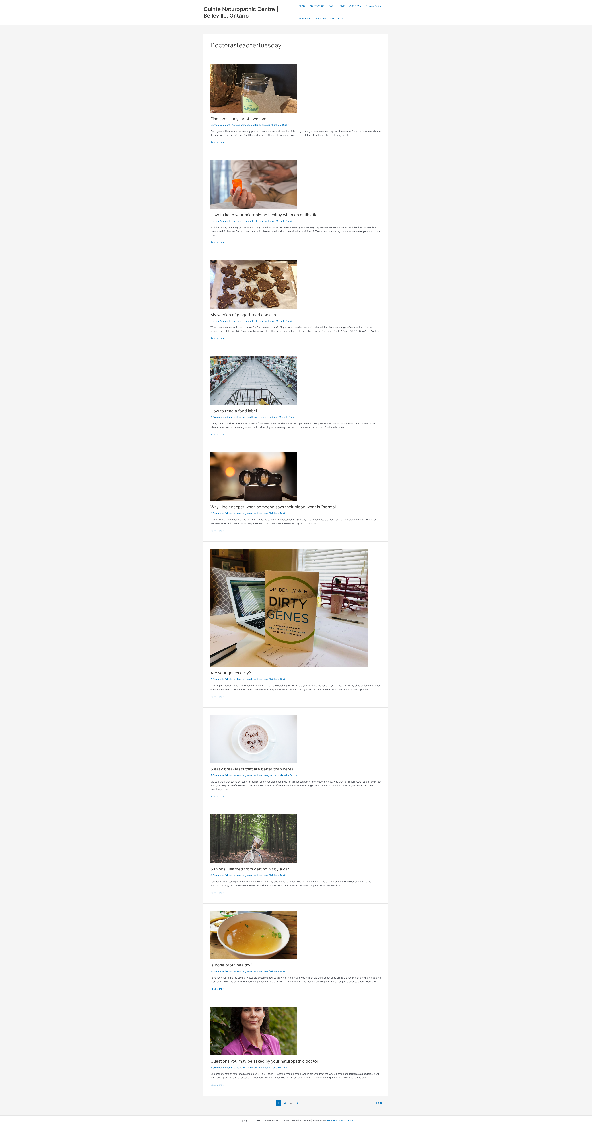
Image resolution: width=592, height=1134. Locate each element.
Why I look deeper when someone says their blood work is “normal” (273, 507)
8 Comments (217, 875)
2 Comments (217, 513)
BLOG (302, 6)
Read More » (217, 142)
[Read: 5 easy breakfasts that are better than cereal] (253, 738)
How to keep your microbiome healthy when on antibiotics (265, 214)
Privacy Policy (373, 6)
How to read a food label (233, 411)
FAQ (331, 6)
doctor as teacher (260, 124)
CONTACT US (316, 6)
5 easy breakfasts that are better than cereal (252, 769)
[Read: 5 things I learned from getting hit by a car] (253, 838)
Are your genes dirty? (230, 672)
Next (380, 1102)
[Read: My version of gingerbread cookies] (253, 284)
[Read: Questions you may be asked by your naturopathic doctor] (253, 1030)
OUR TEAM (355, 6)
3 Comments (217, 417)
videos (273, 417)
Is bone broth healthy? (231, 965)
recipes (273, 775)
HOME (341, 6)
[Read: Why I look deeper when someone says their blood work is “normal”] (253, 476)
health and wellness (263, 221)
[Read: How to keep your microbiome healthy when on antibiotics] (253, 184)
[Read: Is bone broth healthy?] (253, 934)
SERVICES (304, 18)
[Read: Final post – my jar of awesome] (253, 88)
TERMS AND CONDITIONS (328, 18)
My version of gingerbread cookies (243, 314)
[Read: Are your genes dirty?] (289, 607)
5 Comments (217, 775)
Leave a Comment (220, 124)
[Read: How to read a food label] (253, 380)
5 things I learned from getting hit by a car (249, 869)
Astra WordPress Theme (339, 1120)
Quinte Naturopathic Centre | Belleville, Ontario (241, 12)
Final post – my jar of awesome (239, 118)
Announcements (241, 124)
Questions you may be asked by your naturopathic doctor (264, 1061)
